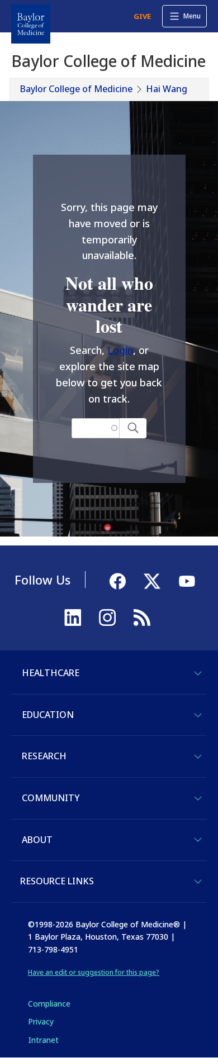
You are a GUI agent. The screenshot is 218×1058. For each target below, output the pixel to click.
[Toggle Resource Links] (198, 882)
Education (48, 714)
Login (120, 350)
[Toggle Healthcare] (198, 673)
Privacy (41, 1021)
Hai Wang (166, 89)
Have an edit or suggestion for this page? (93, 972)
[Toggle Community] (198, 798)
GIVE (142, 16)
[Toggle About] (198, 840)
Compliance (49, 1003)
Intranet (43, 1040)
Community (50, 798)
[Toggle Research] (198, 756)
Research (44, 756)
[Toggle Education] (198, 715)
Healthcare (50, 673)
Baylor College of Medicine (76, 89)
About (37, 840)
